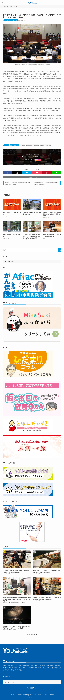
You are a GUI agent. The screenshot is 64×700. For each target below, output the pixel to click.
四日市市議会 (29, 145)
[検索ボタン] (61, 2)
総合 (10, 20)
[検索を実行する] (59, 250)
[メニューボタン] (2, 2)
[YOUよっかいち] (32, 2)
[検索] (39, 688)
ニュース (6, 20)
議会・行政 (15, 20)
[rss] (36, 635)
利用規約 (52, 695)
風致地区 (42, 145)
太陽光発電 (48, 145)
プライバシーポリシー (43, 695)
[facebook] (27, 635)
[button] (7, 172)
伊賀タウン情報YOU (23, 695)
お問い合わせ (32, 695)
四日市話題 (36, 145)
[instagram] (32, 635)
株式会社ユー (13, 695)
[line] (34, 635)
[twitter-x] (30, 635)
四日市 (23, 145)
